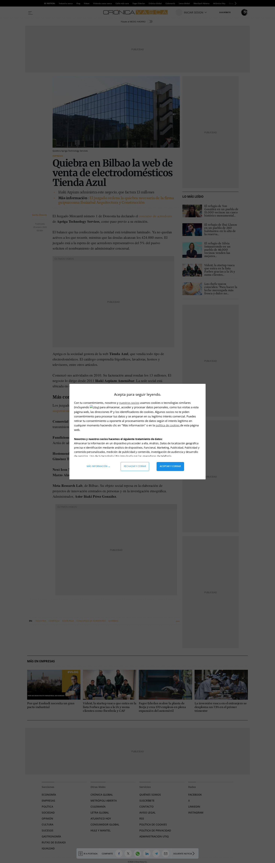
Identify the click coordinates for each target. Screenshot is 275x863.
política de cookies (168, 425)
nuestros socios (129, 403)
